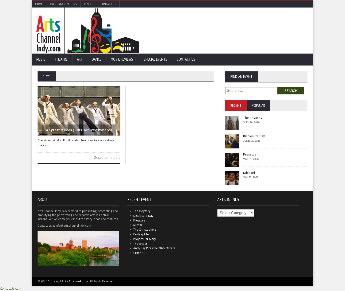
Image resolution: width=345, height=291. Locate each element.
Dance (96, 59)
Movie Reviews (122, 59)
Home (38, 4)
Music (40, 59)
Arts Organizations (63, 4)
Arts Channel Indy (87, 31)
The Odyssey (252, 118)
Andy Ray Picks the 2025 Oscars (154, 248)
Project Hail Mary (144, 239)
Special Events (155, 59)
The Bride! (140, 244)
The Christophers (144, 230)
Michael (249, 173)
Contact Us (108, 4)
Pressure (250, 154)
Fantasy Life (141, 234)
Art (79, 59)
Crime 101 (140, 253)
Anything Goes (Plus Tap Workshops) (79, 130)
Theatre (61, 59)
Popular (258, 105)
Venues (88, 4)
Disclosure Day (254, 136)
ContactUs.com (10, 288)
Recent (236, 105)
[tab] (236, 105)
